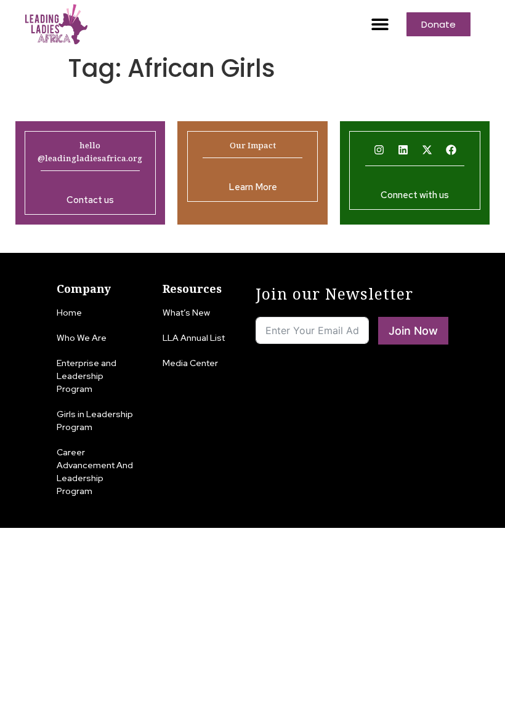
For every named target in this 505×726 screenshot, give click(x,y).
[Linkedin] (402, 149)
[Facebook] (450, 149)
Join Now (413, 330)
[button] (380, 24)
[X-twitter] (426, 149)
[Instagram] (378, 149)
